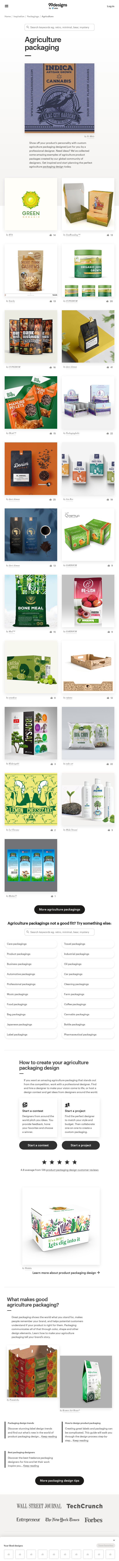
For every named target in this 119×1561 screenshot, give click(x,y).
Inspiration (19, 16)
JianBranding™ (73, 234)
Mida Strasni (71, 829)
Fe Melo (90, 136)
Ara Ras (69, 499)
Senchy (12, 300)
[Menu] (7, 6)
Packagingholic (72, 433)
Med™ (12, 631)
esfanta (69, 697)
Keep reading (49, 1436)
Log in (110, 6)
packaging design (53, 166)
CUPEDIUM (71, 300)
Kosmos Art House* (71, 1410)
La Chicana (14, 829)
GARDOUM (71, 565)
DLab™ (12, 433)
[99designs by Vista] (58, 6)
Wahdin (28, 1268)
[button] (114, 1540)
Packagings (33, 16)
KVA (11, 234)
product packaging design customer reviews (72, 1169)
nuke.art (69, 763)
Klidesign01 (14, 763)
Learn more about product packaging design (64, 1272)
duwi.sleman (71, 366)
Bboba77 (13, 895)
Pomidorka (14, 1399)
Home (8, 16)
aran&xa (13, 697)
